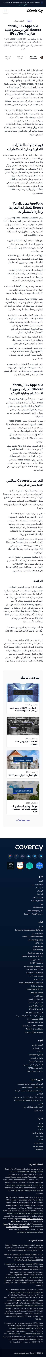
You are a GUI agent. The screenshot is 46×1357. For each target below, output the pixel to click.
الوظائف (40, 1126)
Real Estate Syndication (33, 966)
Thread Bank (38, 907)
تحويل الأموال (38, 996)
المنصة (40, 881)
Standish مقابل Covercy (34, 1032)
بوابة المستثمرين (37, 884)
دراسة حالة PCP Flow (35, 1068)
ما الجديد (40, 1051)
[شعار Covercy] (29, 848)
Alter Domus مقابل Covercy (32, 1026)
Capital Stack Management (32, 956)
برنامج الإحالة (38, 1143)
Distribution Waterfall (34, 973)
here (19, 1300)
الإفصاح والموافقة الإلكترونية (33, 1107)
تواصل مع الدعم (37, 1133)
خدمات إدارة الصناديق (35, 1002)
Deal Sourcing (37, 950)
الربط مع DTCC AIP (36, 1009)
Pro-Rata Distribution (34, 969)
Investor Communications (32, 937)
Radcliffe (39, 1149)
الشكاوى (40, 1094)
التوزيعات (40, 891)
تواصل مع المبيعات (37, 1058)
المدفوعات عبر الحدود (35, 999)
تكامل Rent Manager (35, 911)
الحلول (41, 927)
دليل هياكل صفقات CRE (35, 1071)
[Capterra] (16, 856)
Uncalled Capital (36, 993)
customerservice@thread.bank (17, 1227)
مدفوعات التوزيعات (36, 960)
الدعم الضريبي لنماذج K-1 (34, 1012)
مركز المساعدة (38, 1048)
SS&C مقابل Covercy (35, 1019)
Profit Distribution (36, 976)
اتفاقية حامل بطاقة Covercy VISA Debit (28, 1100)
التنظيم (40, 1104)
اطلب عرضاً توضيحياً (36, 1061)
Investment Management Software (29, 930)
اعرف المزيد (22, 5)
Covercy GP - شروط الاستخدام (31, 1087)
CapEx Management (35, 989)
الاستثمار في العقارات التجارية (33, 1065)
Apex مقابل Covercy (35, 1022)
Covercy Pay (38, 1146)
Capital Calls (38, 946)
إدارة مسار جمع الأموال (35, 953)
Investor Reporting (35, 940)
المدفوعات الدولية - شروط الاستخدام (30, 1084)
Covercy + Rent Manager (33, 914)
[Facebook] (34, 856)
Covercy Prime (37, 901)
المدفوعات (39, 894)
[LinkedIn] (40, 856)
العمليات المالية (38, 897)
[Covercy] (35, 11)
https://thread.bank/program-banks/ (17, 1224)
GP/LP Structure (36, 963)
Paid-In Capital (37, 986)
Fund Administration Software (31, 983)
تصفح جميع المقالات (23, 820)
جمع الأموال (39, 888)
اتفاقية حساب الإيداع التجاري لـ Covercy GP (28, 1097)
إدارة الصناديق (38, 979)
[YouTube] (22, 856)
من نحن (40, 1123)
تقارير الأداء (39, 943)
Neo (41, 904)
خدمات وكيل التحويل (36, 1006)
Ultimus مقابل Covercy (34, 1029)
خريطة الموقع (38, 1110)
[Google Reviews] (10, 856)
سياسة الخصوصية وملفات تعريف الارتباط (29, 1091)
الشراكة (40, 1140)
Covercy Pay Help (36, 1055)
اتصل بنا (40, 1130)
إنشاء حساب (39, 1136)
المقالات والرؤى (37, 1045)
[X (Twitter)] (28, 856)
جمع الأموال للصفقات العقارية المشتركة (29, 1016)
